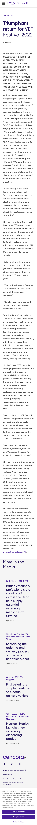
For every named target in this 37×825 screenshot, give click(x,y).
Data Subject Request (11, 779)
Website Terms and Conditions (13, 770)
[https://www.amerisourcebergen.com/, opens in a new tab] (14, 758)
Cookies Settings (18, 822)
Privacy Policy (7, 774)
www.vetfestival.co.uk (13, 552)
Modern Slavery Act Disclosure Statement (13, 783)
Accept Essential (18, 817)
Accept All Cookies (18, 811)
